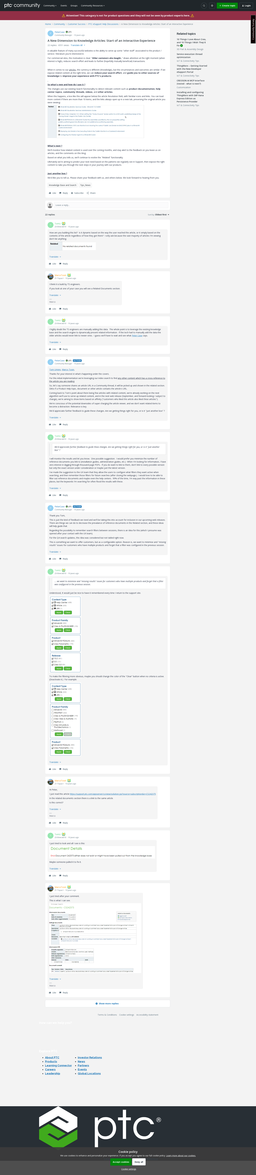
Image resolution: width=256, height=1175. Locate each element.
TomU (58, 223)
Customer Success (76, 24)
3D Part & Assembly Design (190, 49)
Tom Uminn (55, 369)
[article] (108, 244)
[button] (227, 6)
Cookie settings (126, 1014)
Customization (184, 87)
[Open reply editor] (107, 205)
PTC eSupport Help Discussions (103, 24)
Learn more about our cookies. (181, 1155)
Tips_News (85, 185)
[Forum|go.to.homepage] (22, 5)
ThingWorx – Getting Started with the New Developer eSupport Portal (192, 68)
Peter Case (137, 335)
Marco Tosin (68, 369)
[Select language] (212, 6)
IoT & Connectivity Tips (188, 60)
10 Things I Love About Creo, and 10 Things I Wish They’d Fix (191, 42)
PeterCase (60, 32)
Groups (74, 5)
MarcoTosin (60, 275)
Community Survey (253, 29)
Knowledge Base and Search (62, 185)
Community (59, 24)
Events (64, 5)
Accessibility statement (147, 1014)
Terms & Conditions (107, 1014)
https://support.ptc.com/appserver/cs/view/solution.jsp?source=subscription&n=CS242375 (113, 794)
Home (48, 24)
